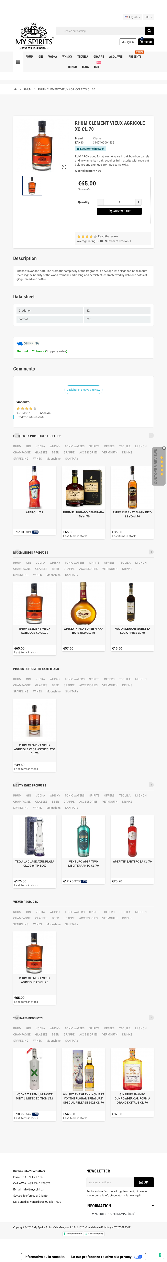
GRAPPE (69, 452)
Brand (79, 138)
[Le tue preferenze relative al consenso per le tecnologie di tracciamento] (160, 1255)
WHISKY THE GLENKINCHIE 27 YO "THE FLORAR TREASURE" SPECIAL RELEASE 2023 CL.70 (83, 1098)
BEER (55, 452)
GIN (28, 446)
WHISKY (55, 446)
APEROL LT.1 (34, 512)
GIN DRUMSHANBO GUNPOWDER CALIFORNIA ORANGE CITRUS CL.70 (132, 1098)
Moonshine (53, 458)
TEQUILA (125, 446)
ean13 (79, 142)
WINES (37, 458)
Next (151, 435)
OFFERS (109, 446)
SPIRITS (94, 446)
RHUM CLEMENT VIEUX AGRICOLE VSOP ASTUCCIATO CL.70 (34, 749)
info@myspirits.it (33, 1189)
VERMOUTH (110, 452)
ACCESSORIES (88, 452)
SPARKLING (21, 458)
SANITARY (71, 458)
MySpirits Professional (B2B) (113, 1213)
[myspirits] (33, 35)
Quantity (83, 202)
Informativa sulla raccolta (45, 1257)
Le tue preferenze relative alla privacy (101, 1257)
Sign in (128, 42)
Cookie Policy (95, 1233)
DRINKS (127, 452)
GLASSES (41, 452)
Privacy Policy (74, 1233)
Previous (16, 435)
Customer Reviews (155, 466)
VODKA (40, 446)
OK (145, 1182)
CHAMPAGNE (22, 452)
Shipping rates (56, 351)
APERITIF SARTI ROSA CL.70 (132, 861)
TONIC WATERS (75, 446)
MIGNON (141, 446)
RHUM (17, 446)
